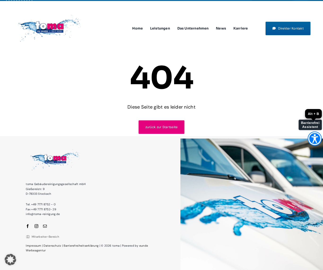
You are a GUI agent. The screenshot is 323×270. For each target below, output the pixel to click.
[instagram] (36, 226)
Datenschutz (52, 246)
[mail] (45, 226)
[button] (10, 259)
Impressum (33, 246)
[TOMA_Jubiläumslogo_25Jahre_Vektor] (50, 12)
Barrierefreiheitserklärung (81, 246)
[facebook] (28, 226)
